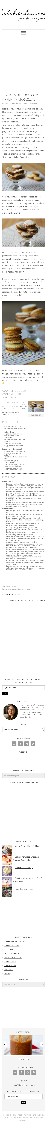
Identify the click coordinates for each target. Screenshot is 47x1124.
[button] (36, 415)
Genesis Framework (24, 1117)
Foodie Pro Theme (25, 1115)
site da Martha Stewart (11, 213)
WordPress (23, 1120)
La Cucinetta (9, 949)
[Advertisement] (23, 65)
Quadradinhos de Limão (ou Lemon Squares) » (26, 600)
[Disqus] (23, 641)
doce (21, 589)
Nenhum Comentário (30, 103)
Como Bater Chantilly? (24, 867)
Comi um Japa (10, 961)
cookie (17, 589)
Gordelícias (8, 969)
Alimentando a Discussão (14, 941)
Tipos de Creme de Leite (24, 889)
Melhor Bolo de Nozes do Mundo (28, 846)
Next (42, 1044)
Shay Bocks (39, 1115)
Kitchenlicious (23, 13)
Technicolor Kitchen (12, 953)
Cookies (13, 587)
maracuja (27, 589)
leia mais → (28, 717)
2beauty (7, 973)
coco (13, 589)
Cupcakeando (10, 965)
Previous (4, 1044)
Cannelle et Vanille (11, 945)
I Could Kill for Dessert (13, 957)
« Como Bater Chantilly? (11, 594)
